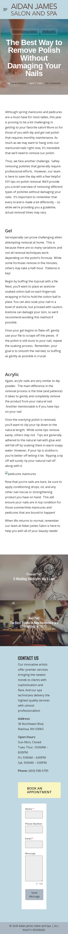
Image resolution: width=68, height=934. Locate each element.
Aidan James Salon (25, 31)
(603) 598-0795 (38, 771)
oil (42, 487)
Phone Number (33, 823)
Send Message (34, 894)
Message (30, 853)
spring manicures (30, 112)
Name (29, 808)
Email (29, 838)
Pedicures (49, 31)
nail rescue (20, 492)
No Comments (53, 83)
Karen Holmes (18, 83)
